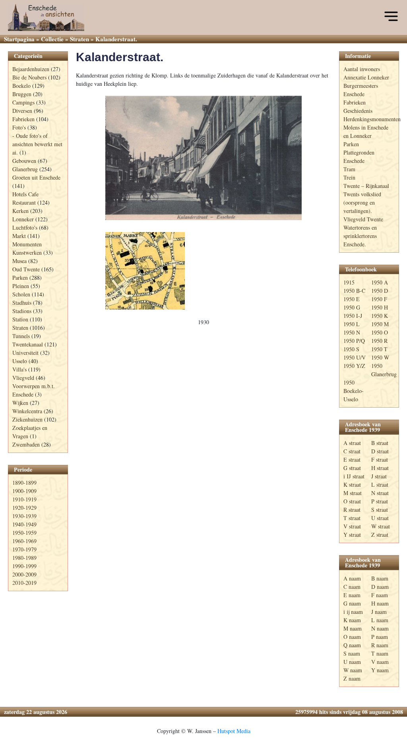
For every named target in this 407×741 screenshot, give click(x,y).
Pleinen (20, 286)
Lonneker (23, 219)
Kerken (20, 211)
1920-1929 (24, 507)
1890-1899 (24, 482)
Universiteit (25, 352)
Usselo (19, 361)
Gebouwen (24, 160)
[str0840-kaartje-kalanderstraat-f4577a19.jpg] (145, 271)
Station (20, 319)
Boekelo (21, 85)
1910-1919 (24, 499)
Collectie (52, 39)
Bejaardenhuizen (30, 69)
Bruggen (21, 94)
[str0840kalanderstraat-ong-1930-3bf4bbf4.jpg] (203, 158)
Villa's (19, 369)
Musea (19, 261)
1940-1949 (24, 524)
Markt (19, 236)
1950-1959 (24, 532)
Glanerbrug (25, 169)
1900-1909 (24, 491)
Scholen (21, 294)
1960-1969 (24, 541)
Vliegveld (23, 377)
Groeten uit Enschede (36, 177)
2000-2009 (24, 574)
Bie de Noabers (29, 77)
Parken (20, 277)
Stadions (21, 311)
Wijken (20, 402)
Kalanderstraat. (119, 57)
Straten (79, 39)
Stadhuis (21, 302)
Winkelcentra (27, 411)
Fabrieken (23, 119)
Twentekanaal (27, 344)
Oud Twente (26, 269)
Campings (23, 102)
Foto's (19, 127)
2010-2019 (24, 582)
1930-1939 (24, 516)
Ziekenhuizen (27, 419)
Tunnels (21, 336)
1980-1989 (24, 557)
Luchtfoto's (24, 227)
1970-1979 (24, 549)
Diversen (22, 110)
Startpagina (19, 39)
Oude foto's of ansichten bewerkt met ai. (37, 144)
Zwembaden (26, 444)
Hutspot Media (233, 731)
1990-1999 (24, 566)
